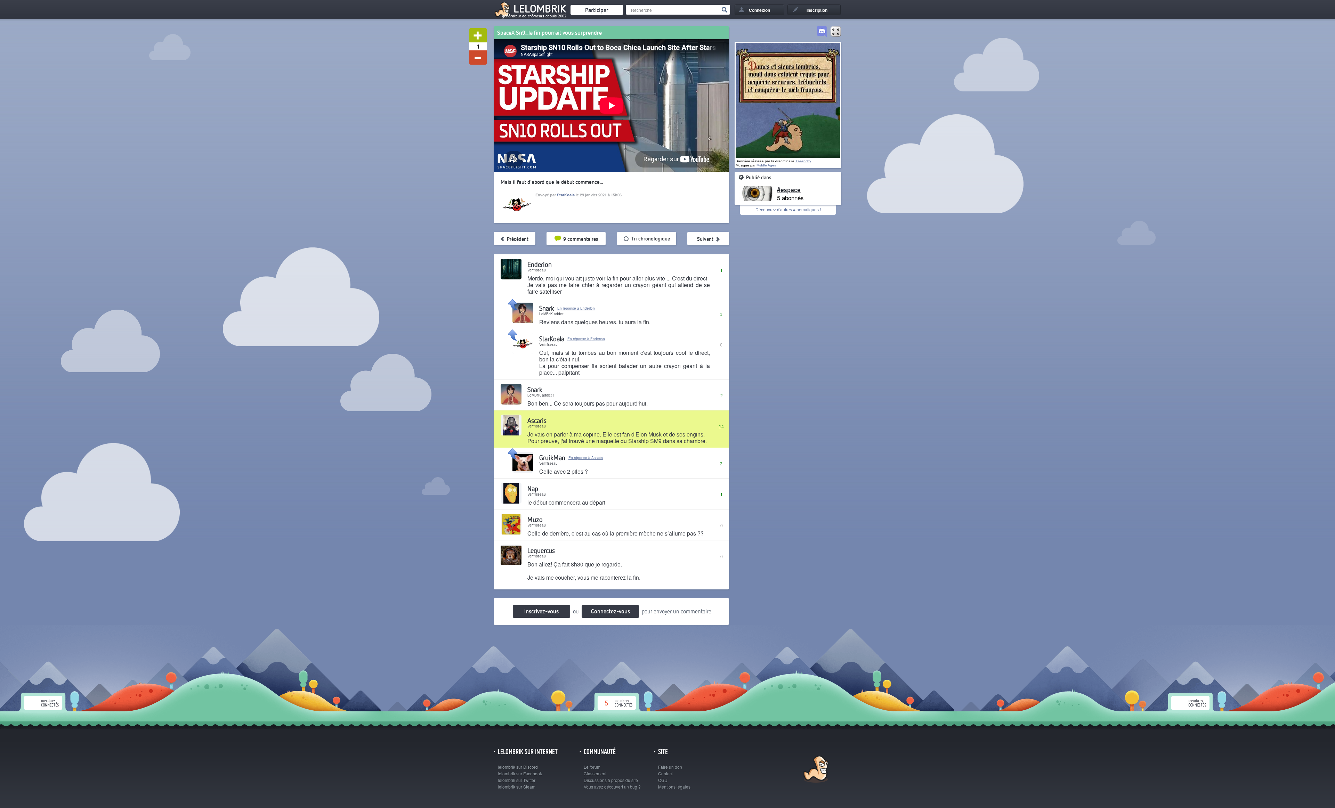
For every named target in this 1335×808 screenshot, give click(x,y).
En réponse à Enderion (576, 308)
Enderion (539, 264)
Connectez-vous (610, 611)
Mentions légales (674, 787)
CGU (663, 780)
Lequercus (541, 550)
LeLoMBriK (815, 770)
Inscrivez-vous (541, 611)
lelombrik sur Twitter (516, 780)
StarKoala (566, 194)
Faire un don (670, 767)
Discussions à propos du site (611, 780)
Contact (665, 773)
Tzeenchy (803, 161)
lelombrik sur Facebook (520, 773)
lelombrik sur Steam (516, 787)
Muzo (535, 519)
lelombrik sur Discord (518, 767)
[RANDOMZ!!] (835, 32)
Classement (595, 773)
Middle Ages (766, 165)
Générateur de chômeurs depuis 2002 (534, 16)
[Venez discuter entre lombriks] (822, 32)
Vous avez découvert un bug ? (612, 787)
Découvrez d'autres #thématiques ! (788, 209)
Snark (546, 308)
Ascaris (537, 420)
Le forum (592, 767)
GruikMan (552, 458)
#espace (789, 189)
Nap (532, 488)
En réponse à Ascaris (585, 457)
